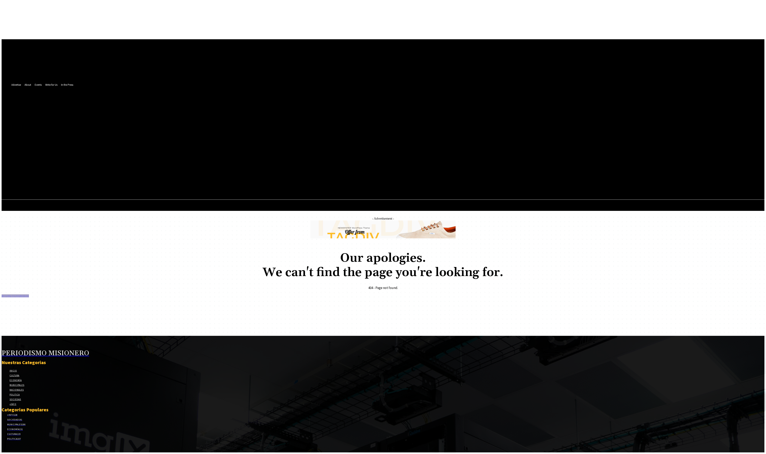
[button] (432, 144)
